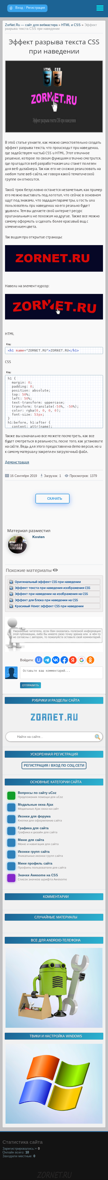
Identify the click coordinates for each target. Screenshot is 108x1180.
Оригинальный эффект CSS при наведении (48, 582)
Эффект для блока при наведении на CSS (46, 600)
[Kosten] (17, 553)
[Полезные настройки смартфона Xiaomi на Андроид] (54, 1027)
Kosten (38, 537)
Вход (19, 8)
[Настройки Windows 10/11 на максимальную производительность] (54, 1122)
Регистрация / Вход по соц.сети (54, 765)
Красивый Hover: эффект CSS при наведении (49, 606)
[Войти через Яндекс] (73, 660)
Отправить (30, 685)
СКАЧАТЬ (54, 498)
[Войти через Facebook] (64, 660)
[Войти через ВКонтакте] (56, 660)
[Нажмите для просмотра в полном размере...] (54, 275)
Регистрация (35, 8)
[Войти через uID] (38, 660)
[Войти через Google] (82, 660)
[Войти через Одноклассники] (90, 660)
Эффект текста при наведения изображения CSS (52, 588)
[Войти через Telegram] (47, 660)
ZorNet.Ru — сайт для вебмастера (31, 25)
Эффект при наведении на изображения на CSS (51, 594)
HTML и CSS (71, 25)
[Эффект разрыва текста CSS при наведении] (54, 131)
